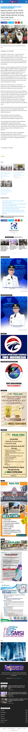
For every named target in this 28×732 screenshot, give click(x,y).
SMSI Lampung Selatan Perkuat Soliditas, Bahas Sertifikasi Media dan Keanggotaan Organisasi (14, 248)
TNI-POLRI (11, 8)
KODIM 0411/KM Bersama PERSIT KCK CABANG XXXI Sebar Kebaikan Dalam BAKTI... (16, 687)
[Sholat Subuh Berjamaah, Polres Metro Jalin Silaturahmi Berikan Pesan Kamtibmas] (19, 167)
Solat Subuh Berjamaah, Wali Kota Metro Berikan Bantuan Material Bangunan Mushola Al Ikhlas (6, 175)
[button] (26, 1)
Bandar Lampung (7, 4)
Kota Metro (10, 6)
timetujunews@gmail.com (17, 678)
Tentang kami (19, 728)
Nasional (19, 6)
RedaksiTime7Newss (6, 19)
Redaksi (24, 728)
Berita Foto (3, 722)
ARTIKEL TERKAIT (9, 237)
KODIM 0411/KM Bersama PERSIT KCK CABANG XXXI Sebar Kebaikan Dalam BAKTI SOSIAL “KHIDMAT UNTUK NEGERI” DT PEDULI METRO (5, 248)
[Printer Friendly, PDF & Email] (3, 157)
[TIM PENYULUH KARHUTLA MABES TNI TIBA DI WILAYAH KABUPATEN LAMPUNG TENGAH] (23, 242)
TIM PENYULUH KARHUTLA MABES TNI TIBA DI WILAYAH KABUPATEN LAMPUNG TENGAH (23, 248)
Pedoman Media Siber (11, 728)
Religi (8, 8)
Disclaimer (4, 728)
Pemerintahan (3, 8)
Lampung (14, 6)
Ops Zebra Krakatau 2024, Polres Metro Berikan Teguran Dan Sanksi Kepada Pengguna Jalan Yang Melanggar (13, 212)
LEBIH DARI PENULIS (18, 237)
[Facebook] (14, 233)
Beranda (2, 4)
